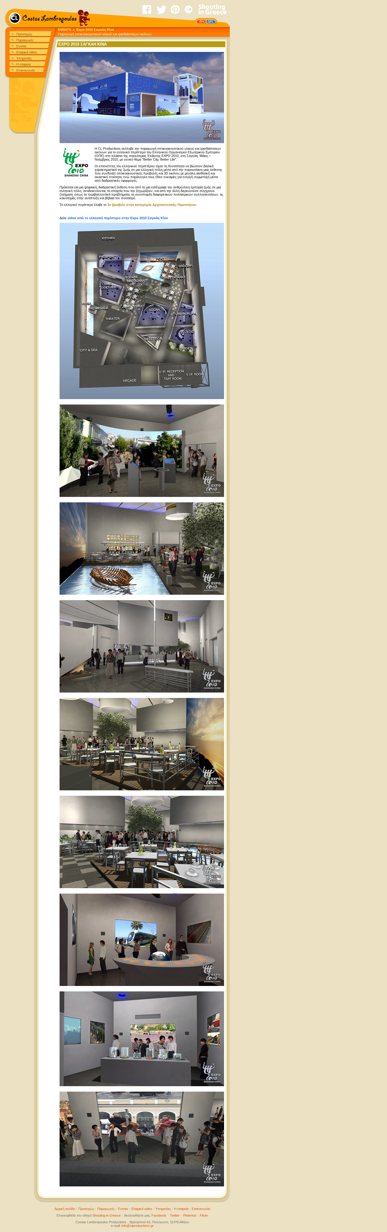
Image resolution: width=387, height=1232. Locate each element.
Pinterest (189, 1215)
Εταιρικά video (26, 52)
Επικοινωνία (25, 70)
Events (21, 46)
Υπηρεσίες (24, 58)
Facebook (158, 1215)
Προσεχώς (24, 34)
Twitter (175, 1215)
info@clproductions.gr (138, 1225)
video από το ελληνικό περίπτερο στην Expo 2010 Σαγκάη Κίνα (117, 218)
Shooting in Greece (107, 1215)
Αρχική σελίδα (64, 1209)
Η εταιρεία (23, 64)
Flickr (204, 1215)
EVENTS (64, 29)
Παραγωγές (25, 40)
